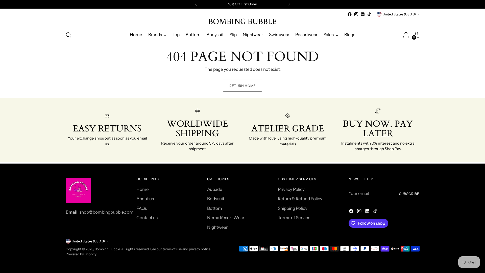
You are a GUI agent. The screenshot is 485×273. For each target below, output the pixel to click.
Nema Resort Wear (225, 217)
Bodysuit (215, 198)
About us (145, 198)
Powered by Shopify (81, 254)
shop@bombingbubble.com (106, 212)
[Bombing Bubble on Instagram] (356, 14)
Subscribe (409, 194)
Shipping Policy (292, 208)
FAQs (141, 208)
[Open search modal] (68, 35)
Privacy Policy (291, 189)
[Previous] (196, 4)
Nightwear (217, 227)
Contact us (147, 217)
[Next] (289, 4)
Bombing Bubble (107, 249)
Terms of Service (294, 217)
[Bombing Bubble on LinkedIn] (362, 14)
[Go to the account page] (406, 35)
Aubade (214, 189)
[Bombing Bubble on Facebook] (349, 14)
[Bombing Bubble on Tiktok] (369, 14)
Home (142, 189)
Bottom (214, 208)
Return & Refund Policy (300, 198)
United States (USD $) (399, 14)
